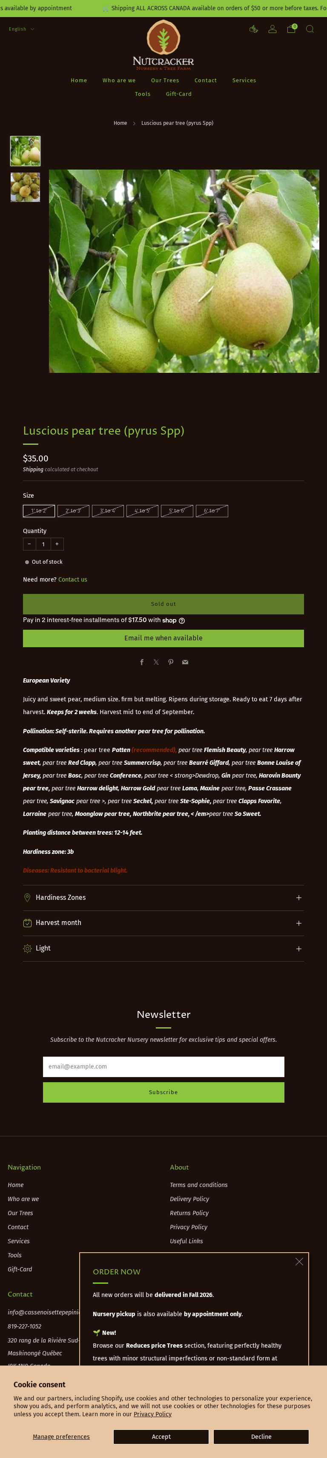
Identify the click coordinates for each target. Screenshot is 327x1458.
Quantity (34, 531)
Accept (161, 1437)
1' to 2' (39, 510)
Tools (143, 94)
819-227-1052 (24, 1326)
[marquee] (163, 8)
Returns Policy (189, 1213)
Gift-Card (179, 94)
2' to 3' (73, 510)
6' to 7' (212, 510)
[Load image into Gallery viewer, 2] (25, 187)
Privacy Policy (153, 1414)
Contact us (72, 579)
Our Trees (165, 80)
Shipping (33, 470)
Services (244, 80)
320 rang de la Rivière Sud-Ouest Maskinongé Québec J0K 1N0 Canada (52, 1353)
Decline (261, 1437)
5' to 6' (177, 510)
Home (79, 80)
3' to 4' (108, 510)
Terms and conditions (199, 1185)
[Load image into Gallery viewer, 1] (25, 151)
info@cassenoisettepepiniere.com (53, 1312)
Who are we (119, 80)
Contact (206, 80)
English (18, 29)
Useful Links (186, 1241)
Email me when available (163, 638)
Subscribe (163, 1092)
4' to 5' (142, 510)
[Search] (310, 29)
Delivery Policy (189, 1199)
